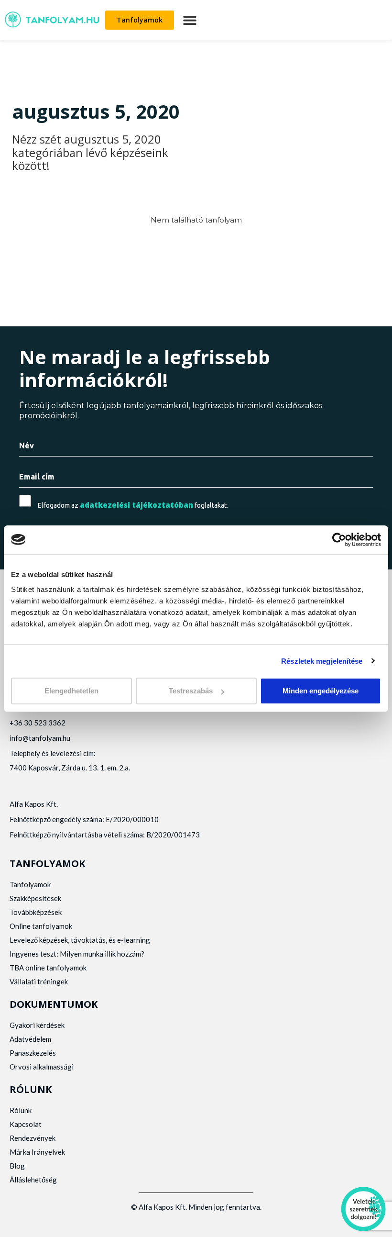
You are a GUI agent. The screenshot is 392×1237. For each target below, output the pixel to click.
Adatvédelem (30, 1039)
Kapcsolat (26, 1124)
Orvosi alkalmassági (42, 1066)
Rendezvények (32, 1138)
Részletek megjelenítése (321, 661)
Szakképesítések (35, 898)
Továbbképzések (36, 912)
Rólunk (21, 1110)
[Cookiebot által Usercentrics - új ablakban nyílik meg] (339, 539)
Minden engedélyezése (321, 691)
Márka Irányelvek (37, 1152)
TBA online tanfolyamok (48, 967)
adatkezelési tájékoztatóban (136, 505)
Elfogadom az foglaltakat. (133, 505)
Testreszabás (191, 691)
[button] (189, 20)
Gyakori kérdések (37, 1025)
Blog (17, 1165)
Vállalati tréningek (39, 981)
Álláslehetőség (33, 1179)
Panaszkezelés (33, 1052)
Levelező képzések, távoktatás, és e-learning (80, 940)
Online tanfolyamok (41, 926)
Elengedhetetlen (71, 691)
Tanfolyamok (30, 884)
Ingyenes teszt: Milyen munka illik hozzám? (77, 953)
